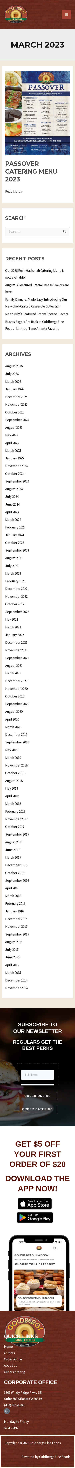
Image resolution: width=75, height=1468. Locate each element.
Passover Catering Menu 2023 (31, 171)
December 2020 (16, 681)
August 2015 (14, 942)
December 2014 (16, 980)
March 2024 (13, 519)
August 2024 (14, 489)
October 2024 (14, 473)
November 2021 (16, 650)
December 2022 (16, 588)
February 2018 (15, 811)
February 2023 (15, 581)
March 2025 (13, 450)
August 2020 (14, 711)
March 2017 (13, 857)
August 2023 (14, 558)
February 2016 (15, 903)
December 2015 (16, 919)
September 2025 (17, 420)
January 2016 (14, 911)
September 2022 (17, 612)
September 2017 (17, 834)
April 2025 (12, 443)
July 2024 (12, 496)
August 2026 (14, 366)
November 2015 (16, 926)
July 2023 (12, 566)
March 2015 (13, 972)
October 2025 (14, 412)
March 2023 (13, 573)
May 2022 (11, 619)
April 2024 (12, 512)
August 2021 (14, 665)
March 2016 (13, 896)
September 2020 (17, 704)
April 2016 (12, 888)
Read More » (14, 191)
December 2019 (16, 734)
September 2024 (17, 481)
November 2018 (16, 765)
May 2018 (11, 788)
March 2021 (13, 673)
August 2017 (14, 842)
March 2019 (13, 757)
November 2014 (16, 988)
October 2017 (14, 827)
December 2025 (16, 397)
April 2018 (12, 796)
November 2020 (16, 688)
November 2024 (16, 466)
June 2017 (12, 850)
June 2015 (12, 957)
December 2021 (16, 642)
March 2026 (13, 381)
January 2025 (14, 458)
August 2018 (14, 781)
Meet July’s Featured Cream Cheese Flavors (36, 314)
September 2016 (17, 880)
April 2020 (12, 719)
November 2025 (16, 404)
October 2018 (14, 773)
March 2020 (13, 727)
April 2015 (12, 965)
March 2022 (13, 627)
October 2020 (14, 696)
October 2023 (14, 543)
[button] (37, 1096)
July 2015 (12, 949)
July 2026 (12, 374)
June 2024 (12, 504)
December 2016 (16, 865)
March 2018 (13, 803)
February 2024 (15, 527)
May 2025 (11, 435)
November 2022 (16, 596)
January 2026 (14, 389)
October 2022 (14, 604)
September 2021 (17, 658)
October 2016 (14, 873)
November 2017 (16, 819)
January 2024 (14, 535)
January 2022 (14, 635)
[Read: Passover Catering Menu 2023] (37, 112)
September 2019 (17, 742)
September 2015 (17, 934)
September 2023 (17, 550)
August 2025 (14, 427)
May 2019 (11, 750)
